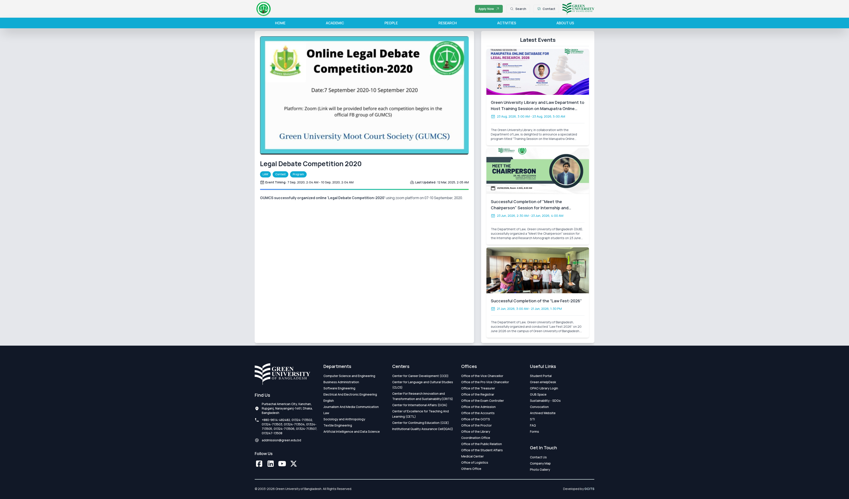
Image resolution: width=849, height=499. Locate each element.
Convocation (539, 407)
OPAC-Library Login (544, 388)
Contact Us (538, 457)
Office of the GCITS (475, 419)
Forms (534, 431)
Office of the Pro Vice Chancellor (485, 382)
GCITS (589, 489)
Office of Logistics (474, 462)
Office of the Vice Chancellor (482, 376)
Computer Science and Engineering (349, 376)
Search (520, 9)
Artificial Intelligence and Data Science (351, 431)
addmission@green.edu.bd (281, 440)
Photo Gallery (540, 469)
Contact (549, 9)
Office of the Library (475, 431)
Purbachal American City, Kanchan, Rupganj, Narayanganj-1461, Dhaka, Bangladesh (287, 408)
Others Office (471, 469)
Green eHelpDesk (543, 382)
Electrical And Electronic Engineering (350, 394)
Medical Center (472, 456)
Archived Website (543, 413)
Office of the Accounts (478, 413)
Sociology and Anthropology (344, 419)
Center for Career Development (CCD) (420, 376)
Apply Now (486, 9)
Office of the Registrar (477, 394)
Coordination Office (475, 438)
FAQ (533, 425)
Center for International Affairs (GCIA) (419, 405)
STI (532, 419)
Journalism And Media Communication (351, 407)
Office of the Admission (478, 407)
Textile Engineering (337, 425)
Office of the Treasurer (478, 388)
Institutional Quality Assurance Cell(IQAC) (422, 429)
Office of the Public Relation (481, 444)
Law (326, 413)
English (328, 400)
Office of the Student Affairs (482, 450)
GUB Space (538, 394)
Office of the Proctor (476, 425)
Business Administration (341, 382)
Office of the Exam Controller (482, 400)
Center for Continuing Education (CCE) (420, 423)
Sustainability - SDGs (545, 400)
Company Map (540, 463)
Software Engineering (339, 388)
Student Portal (541, 376)
